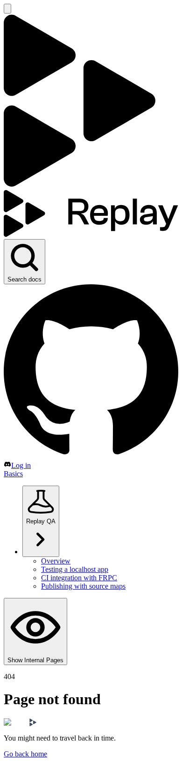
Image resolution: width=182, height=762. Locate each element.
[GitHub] (91, 456)
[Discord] (7, 465)
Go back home (25, 754)
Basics (13, 474)
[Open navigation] (7, 9)
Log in (21, 465)
